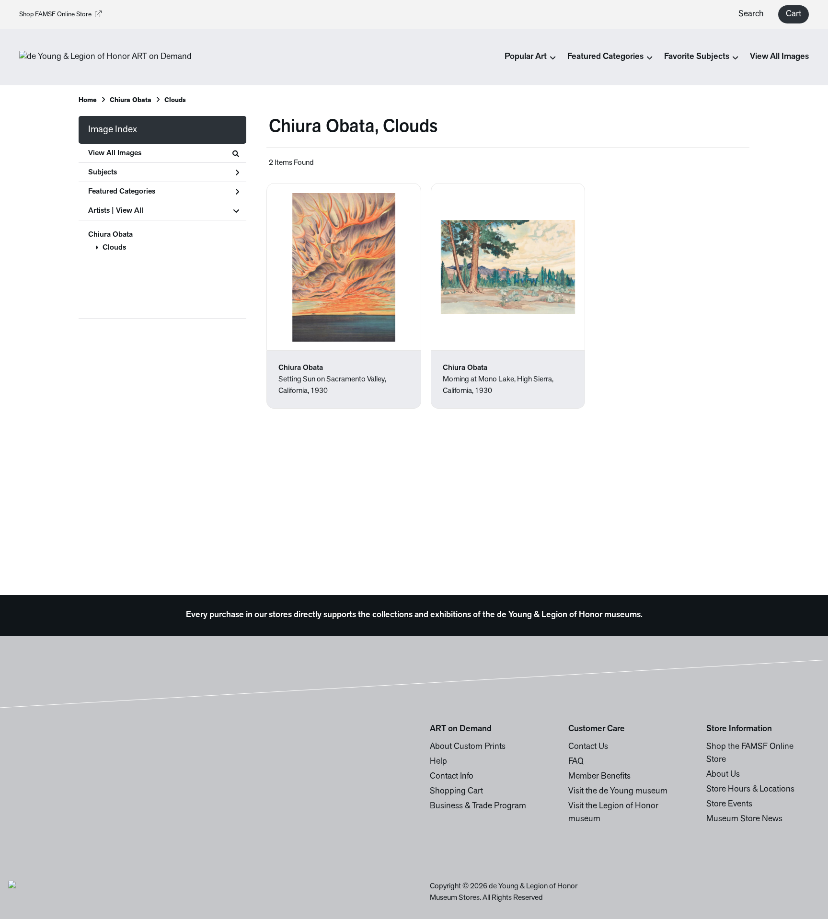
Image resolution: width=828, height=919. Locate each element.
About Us (723, 774)
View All (129, 211)
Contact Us (588, 747)
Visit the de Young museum (617, 791)
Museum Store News (744, 819)
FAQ (576, 762)
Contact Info (451, 776)
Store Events (729, 804)
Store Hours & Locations (750, 789)
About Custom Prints (468, 747)
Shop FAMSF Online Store (55, 14)
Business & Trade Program (478, 806)
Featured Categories (121, 191)
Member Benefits (599, 776)
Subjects (102, 172)
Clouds (175, 100)
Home (88, 100)
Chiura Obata (130, 100)
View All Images (779, 57)
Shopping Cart (456, 791)
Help (438, 762)
